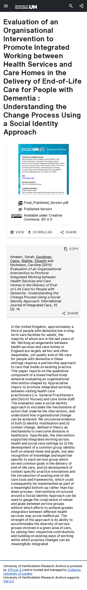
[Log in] (81, 6)
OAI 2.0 (8, 581)
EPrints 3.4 (15, 569)
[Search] (71, 6)
